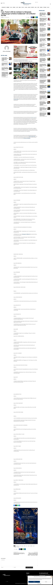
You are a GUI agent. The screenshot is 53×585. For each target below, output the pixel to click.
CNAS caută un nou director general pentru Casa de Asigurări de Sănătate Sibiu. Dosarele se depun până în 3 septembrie (43, 30)
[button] (51, 576)
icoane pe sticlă (16, 99)
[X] (33, 17)
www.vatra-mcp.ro (33, 117)
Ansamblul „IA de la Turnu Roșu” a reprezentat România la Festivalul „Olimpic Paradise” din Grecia (43, 39)
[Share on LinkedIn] (19, 505)
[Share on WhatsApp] (17, 505)
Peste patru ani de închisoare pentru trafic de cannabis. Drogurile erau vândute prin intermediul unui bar (43, 108)
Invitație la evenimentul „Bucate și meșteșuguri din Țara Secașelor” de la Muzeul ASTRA (19, 554)
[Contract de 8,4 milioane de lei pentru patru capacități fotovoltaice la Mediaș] (10, 64)
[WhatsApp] (35, 17)
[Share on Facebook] (14, 505)
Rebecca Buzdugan (6, 51)
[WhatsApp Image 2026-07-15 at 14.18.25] (26, 526)
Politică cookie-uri (39, 583)
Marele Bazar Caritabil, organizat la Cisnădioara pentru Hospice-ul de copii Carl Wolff (43, 24)
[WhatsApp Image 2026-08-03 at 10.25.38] (26, 52)
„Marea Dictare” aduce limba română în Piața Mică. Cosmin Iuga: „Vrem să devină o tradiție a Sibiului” (43, 14)
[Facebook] (35, 2)
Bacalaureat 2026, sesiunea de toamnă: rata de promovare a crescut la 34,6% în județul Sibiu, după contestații (43, 70)
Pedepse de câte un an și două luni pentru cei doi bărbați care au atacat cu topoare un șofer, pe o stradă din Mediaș (43, 114)
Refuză (46, 581)
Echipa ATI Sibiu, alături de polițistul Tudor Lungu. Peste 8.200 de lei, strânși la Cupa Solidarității (43, 92)
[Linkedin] (37, 17)
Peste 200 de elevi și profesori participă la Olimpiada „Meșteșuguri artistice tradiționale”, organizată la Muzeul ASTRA (43, 60)
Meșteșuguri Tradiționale (26, 234)
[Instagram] (37, 2)
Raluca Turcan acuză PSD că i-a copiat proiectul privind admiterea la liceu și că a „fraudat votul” (43, 35)
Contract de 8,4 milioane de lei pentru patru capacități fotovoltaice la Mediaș (5, 64)
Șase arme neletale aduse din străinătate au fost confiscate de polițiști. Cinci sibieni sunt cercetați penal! (43, 81)
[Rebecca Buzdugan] (6, 48)
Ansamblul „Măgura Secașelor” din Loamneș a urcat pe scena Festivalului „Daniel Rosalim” (5, 59)
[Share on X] (16, 505)
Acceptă (34, 581)
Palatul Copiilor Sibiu (32, 136)
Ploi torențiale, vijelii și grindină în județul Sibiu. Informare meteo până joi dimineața (5, 68)
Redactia (3, 17)
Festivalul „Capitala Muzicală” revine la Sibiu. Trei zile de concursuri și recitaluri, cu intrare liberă (43, 54)
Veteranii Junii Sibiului (27, 138)
